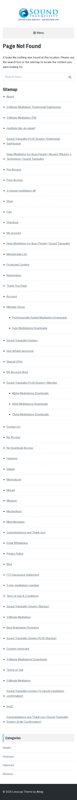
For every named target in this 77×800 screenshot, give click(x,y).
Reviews (8, 774)
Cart (9, 212)
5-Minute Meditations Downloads (27, 659)
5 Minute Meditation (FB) (21, 117)
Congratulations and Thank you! (26, 532)
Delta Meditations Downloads (30, 404)
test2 (10, 706)
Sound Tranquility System (22, 340)
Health (7, 747)
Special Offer (15, 361)
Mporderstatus (16, 522)
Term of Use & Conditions (22, 596)
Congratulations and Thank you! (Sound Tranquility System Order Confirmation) (37, 719)
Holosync (8, 756)
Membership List (17, 254)
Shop (10, 201)
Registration (14, 275)
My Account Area (17, 372)
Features (12, 458)
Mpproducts (14, 479)
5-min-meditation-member (23, 585)
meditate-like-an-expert (21, 128)
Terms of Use (15, 670)
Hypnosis (8, 765)
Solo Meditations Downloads (29, 328)
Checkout (12, 222)
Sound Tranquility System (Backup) (28, 606)
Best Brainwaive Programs (23, 627)
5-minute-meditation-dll (21, 190)
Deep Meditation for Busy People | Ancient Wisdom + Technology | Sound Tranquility (39, 157)
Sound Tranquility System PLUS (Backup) (31, 638)
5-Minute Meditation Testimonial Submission (34, 107)
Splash (11, 469)
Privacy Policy (15, 553)
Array (40, 791)
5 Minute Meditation (19, 617)
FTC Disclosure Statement (23, 575)
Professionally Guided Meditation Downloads (39, 317)
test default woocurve (20, 351)
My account (14, 233)
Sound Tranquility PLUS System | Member (32, 382)
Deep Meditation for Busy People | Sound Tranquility (38, 243)
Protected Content (18, 264)
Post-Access (15, 180)
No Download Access (20, 448)
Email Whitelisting (17, 543)
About (10, 96)
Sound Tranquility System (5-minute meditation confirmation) (35, 693)
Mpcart (11, 490)
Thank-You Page (17, 286)
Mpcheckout (14, 511)
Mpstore (12, 500)
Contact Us (13, 426)
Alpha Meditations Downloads (30, 393)
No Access (13, 437)
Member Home (16, 307)
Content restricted (18, 648)
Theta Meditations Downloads (30, 414)
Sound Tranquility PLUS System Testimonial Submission (33, 141)
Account (12, 296)
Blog (9, 564)
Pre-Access (14, 169)
